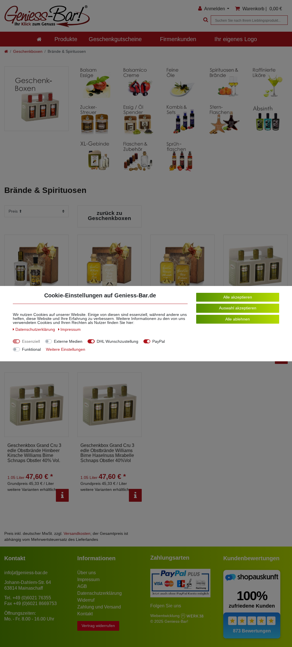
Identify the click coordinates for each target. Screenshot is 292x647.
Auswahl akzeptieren (237, 308)
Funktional (31, 349)
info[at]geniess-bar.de (26, 572)
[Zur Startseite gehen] (6, 51)
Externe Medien (68, 341)
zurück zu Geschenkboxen (109, 215)
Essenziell (31, 341)
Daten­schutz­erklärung (35, 329)
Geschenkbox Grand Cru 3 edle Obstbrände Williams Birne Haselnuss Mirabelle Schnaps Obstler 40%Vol (107, 453)
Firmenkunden (178, 39)
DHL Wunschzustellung (117, 341)
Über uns (86, 572)
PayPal (158, 341)
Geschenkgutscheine (115, 39)
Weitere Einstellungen (65, 349)
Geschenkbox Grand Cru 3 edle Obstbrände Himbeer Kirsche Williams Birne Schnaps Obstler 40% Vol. (34, 453)
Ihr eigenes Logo (235, 39)
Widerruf (85, 600)
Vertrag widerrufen (98, 625)
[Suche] (205, 20)
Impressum (88, 579)
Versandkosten (77, 533)
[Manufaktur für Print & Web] (192, 615)
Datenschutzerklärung (99, 593)
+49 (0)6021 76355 (32, 597)
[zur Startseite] (39, 39)
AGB (82, 586)
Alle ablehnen (237, 319)
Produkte (65, 39)
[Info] (62, 495)
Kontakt (85, 613)
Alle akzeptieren (237, 297)
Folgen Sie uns (165, 605)
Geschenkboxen (27, 51)
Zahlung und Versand (99, 606)
